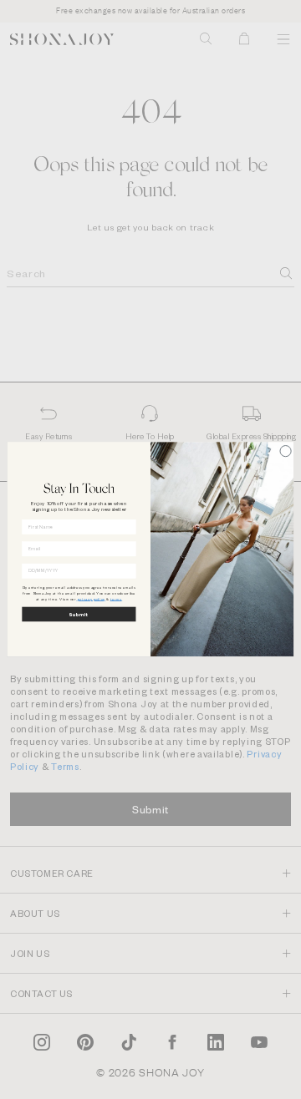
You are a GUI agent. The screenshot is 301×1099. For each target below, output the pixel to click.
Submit (79, 614)
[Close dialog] (285, 451)
